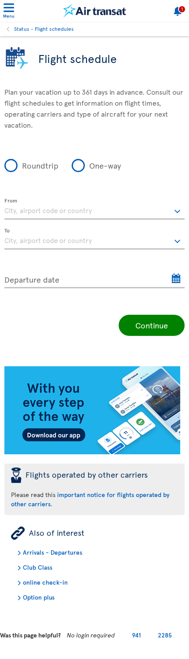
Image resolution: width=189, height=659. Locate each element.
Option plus (39, 597)
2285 (165, 635)
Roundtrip (40, 165)
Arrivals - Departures (52, 552)
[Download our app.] (92, 452)
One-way (105, 165)
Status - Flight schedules (44, 28)
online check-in (45, 582)
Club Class (37, 567)
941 (136, 635)
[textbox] (94, 209)
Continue (151, 325)
